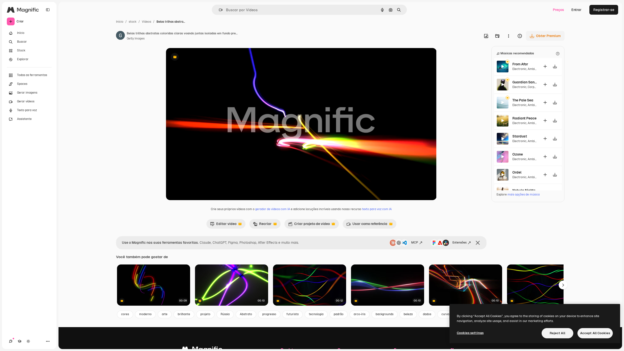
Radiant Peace (524, 118)
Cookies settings (470, 333)
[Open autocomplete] (218, 10)
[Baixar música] (554, 66)
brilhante (184, 314)
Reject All (557, 333)
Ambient (533, 69)
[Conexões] (11, 341)
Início (119, 22)
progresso (269, 314)
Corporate (535, 87)
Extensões (459, 242)
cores (125, 314)
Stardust (519, 136)
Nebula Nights (524, 190)
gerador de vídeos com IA (272, 209)
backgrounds (384, 314)
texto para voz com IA (377, 209)
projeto (205, 314)
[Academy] (19, 341)
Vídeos (146, 22)
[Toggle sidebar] (48, 10)
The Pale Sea (522, 100)
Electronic (519, 69)
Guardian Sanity (524, 82)
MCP (414, 242)
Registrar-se (603, 10)
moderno (145, 314)
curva (445, 314)
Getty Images (136, 38)
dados (427, 314)
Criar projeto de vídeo (309, 225)
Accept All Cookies (595, 333)
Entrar (576, 10)
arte (164, 314)
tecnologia (316, 314)
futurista (292, 314)
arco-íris (359, 314)
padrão (338, 314)
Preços (558, 10)
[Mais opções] (508, 36)
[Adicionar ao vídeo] (545, 66)
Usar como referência (366, 225)
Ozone (517, 154)
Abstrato (246, 314)
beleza (408, 314)
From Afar (520, 64)
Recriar (262, 225)
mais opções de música (523, 194)
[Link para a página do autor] (120, 36)
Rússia (225, 314)
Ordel (516, 172)
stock (132, 22)
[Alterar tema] (28, 341)
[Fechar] (478, 243)
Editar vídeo (223, 225)
